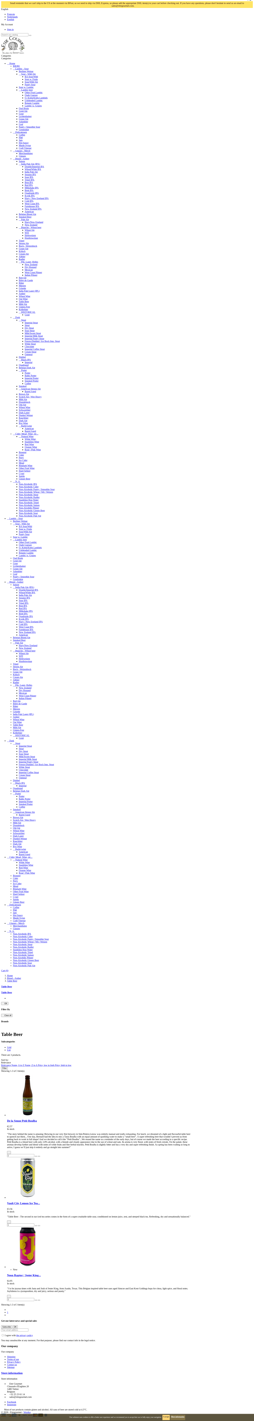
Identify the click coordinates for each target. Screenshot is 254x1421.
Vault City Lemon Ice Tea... (23, 1203)
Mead (21, 463)
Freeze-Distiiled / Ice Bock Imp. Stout (42, 341)
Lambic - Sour (22, 68)
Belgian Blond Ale (27, 214)
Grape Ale (23, 119)
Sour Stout (30, 330)
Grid (9, 1047)
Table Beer (24, 301)
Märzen (22, 285)
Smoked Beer (25, 217)
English (10, 19)
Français (11, 14)
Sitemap (11, 1367)
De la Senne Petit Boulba (22, 1120)
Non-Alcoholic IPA (28, 484)
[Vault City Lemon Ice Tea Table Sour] (27, 1197)
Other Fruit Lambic (34, 92)
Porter (24, 370)
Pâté (21, 137)
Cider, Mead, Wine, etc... (26, 434)
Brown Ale (24, 394)
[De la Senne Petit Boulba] (27, 1115)
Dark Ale (23, 420)
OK (4, 1003)
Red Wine (29, 444)
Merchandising (26, 153)
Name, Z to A (31, 1065)
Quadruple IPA (32, 193)
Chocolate (29, 346)
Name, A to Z (18, 1065)
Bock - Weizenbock (28, 246)
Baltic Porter (30, 375)
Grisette (22, 288)
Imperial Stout (31, 322)
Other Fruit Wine (27, 468)
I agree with (19, 1335)
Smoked (22, 386)
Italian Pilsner (31, 275)
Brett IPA (29, 190)
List (9, 1050)
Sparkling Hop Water (29, 500)
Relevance (6, 1065)
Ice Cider (23, 460)
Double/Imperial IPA (34, 166)
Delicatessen (21, 132)
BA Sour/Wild (31, 76)
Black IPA (26, 359)
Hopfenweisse (31, 238)
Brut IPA (29, 182)
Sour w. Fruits (31, 79)
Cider (21, 455)
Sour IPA (29, 177)
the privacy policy (24, 1335)
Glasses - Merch (22, 150)
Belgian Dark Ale (27, 367)
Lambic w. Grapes (33, 106)
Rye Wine (23, 423)
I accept (166, 1417)
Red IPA (29, 185)
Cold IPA (29, 201)
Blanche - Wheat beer (31, 227)
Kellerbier (23, 309)
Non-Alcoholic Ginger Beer (32, 510)
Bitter (21, 283)
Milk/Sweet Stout (33, 333)
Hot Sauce (24, 143)
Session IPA (30, 174)
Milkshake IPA (32, 188)
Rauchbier (23, 418)
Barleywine (26, 426)
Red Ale (22, 277)
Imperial (28, 362)
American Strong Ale (31, 389)
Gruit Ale (23, 111)
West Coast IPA (32, 203)
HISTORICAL (28, 312)
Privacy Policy (14, 1362)
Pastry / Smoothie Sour (29, 127)
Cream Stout (30, 352)
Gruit (27, 315)
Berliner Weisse (26, 71)
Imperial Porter (32, 378)
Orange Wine (31, 447)
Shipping (11, 1356)
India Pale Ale (31, 172)
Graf (21, 124)
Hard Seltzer (24, 471)
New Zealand (31, 225)
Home (12, 63)
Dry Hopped (30, 267)
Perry (21, 457)
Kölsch (22, 251)
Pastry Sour (30, 84)
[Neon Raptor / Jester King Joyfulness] (27, 1267)
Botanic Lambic (32, 103)
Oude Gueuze (31, 95)
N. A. (17, 481)
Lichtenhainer (25, 116)
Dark (17, 317)
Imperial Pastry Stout (34, 338)
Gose (21, 113)
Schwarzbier (24, 410)
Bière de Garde (26, 280)
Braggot (22, 452)
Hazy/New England (34, 222)
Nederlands (12, 17)
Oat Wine (23, 299)
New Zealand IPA (33, 209)
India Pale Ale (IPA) (30, 164)
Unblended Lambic (34, 100)
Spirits (22, 476)
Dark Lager (24, 412)
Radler (22, 259)
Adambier (23, 121)
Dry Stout (29, 328)
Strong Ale (24, 243)
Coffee (22, 135)
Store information (12, 1373)
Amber (22, 293)
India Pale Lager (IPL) (29, 291)
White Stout (30, 344)
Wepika (27, 1412)
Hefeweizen (30, 235)
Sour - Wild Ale (28, 74)
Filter (4, 1068)
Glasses (22, 156)
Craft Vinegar (25, 148)
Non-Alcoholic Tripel (29, 502)
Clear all (6, 1015)
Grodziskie (24, 129)
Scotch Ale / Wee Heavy (30, 397)
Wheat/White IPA (33, 169)
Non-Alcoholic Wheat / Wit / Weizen (36, 492)
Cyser (21, 473)
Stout (23, 320)
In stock (10, 1129)
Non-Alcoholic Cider (29, 486)
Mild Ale (23, 304)
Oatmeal (28, 354)
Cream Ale (24, 254)
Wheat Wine (24, 296)
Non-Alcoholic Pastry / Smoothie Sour (37, 489)
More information (177, 1417)
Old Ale (22, 404)
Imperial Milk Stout (34, 336)
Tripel (21, 240)
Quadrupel (24, 365)
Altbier (22, 256)
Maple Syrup (25, 145)
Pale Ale (25, 219)
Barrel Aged (30, 391)
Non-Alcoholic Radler (29, 497)
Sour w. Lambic (26, 87)
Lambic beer (27, 90)
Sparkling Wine (32, 441)
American (29, 211)
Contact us (12, 1364)
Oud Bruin (24, 108)
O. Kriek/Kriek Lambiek (36, 98)
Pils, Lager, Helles (29, 262)
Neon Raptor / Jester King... (24, 1275)
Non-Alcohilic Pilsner (29, 508)
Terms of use (13, 1359)
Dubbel (22, 357)
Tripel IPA (29, 180)
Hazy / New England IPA (37, 198)
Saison (22, 161)
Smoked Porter (32, 381)
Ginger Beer (24, 479)
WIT (27, 232)
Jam (20, 140)
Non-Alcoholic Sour (28, 513)
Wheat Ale (30, 230)
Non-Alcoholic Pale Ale (30, 516)
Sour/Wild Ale (31, 82)
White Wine (30, 439)
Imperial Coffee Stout (35, 349)
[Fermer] (142, 6)
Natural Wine (27, 436)
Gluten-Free (24, 307)
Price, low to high (46, 1065)
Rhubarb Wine (25, 465)
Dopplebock (24, 402)
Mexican (29, 270)
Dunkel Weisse (26, 415)
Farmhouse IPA (32, 206)
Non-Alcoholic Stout (28, 494)
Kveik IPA (30, 195)
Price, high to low (63, 1065)
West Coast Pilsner (33, 272)
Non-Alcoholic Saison (29, 505)
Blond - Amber (22, 158)
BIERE (16, 66)
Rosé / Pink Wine (33, 449)
